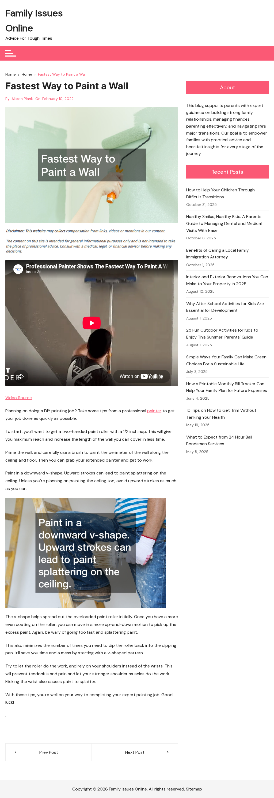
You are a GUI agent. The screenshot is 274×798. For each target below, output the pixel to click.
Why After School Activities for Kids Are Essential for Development (225, 307)
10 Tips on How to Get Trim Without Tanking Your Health (221, 413)
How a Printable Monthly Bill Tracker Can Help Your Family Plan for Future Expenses (226, 387)
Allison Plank (22, 98)
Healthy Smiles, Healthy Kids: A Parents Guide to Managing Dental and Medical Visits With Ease (224, 223)
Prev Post (48, 752)
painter (154, 411)
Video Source (18, 397)
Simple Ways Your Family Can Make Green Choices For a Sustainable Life (226, 360)
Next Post (134, 752)
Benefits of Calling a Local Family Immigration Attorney (217, 253)
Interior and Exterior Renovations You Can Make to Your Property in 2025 (227, 280)
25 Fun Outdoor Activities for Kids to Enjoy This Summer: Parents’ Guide (222, 333)
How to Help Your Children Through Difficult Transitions (220, 193)
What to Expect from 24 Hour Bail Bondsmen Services (219, 440)
